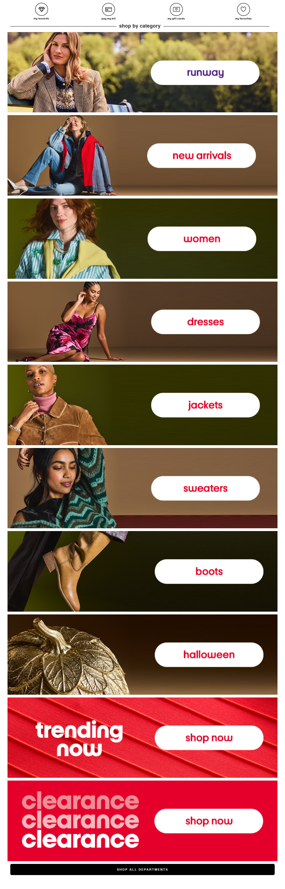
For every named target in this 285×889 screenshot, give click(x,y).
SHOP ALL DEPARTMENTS (142, 869)
